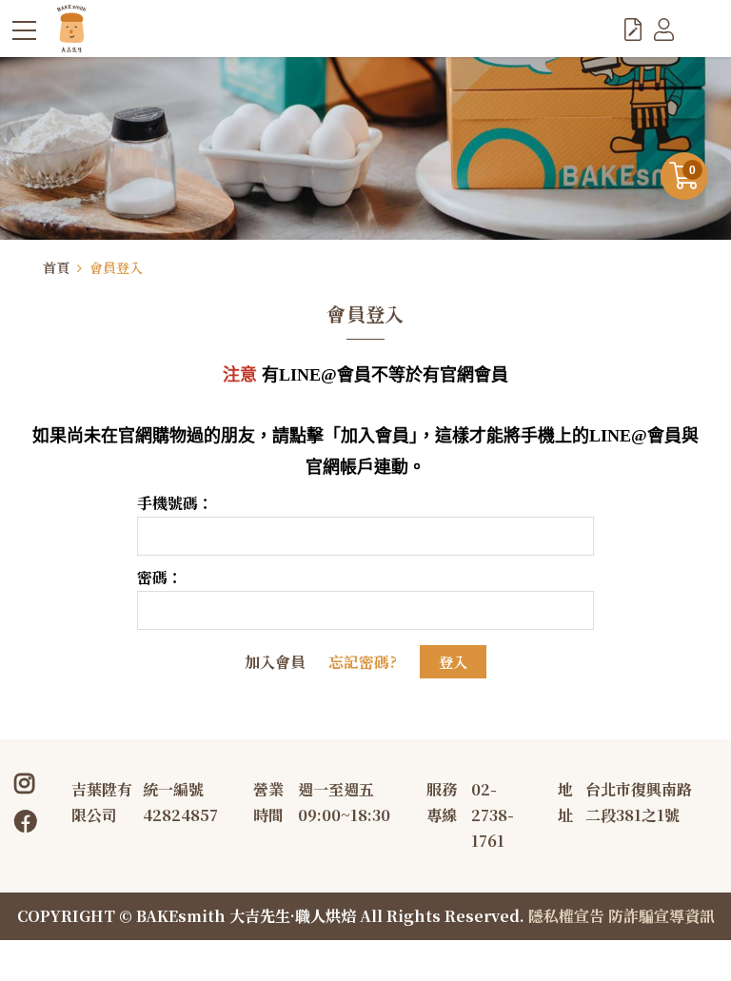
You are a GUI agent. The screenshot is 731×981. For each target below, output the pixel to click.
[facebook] (31, 819)
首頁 (56, 267)
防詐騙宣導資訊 (661, 916)
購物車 (692, 170)
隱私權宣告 (566, 916)
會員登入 (116, 267)
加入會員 (275, 662)
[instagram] (27, 781)
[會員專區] (664, 29)
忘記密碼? (362, 662)
